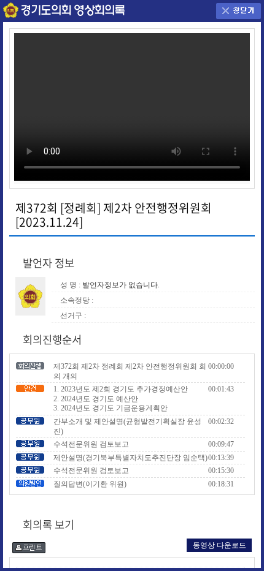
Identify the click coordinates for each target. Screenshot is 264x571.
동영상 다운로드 (219, 545)
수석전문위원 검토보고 (91, 444)
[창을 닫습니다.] (238, 10)
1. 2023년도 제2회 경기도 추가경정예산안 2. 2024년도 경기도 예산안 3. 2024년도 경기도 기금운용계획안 (120, 398)
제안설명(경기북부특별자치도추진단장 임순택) (130, 457)
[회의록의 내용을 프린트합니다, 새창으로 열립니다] (28, 546)
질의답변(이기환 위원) (89, 484)
